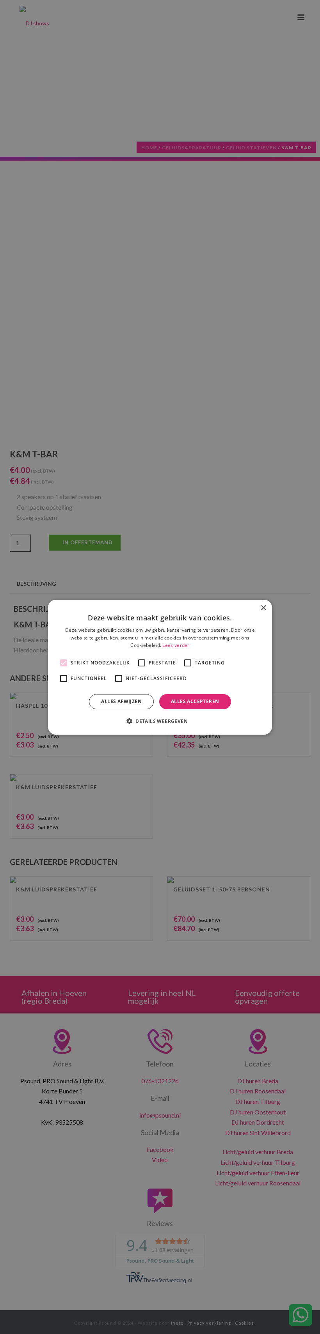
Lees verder (175, 645)
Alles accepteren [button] (195, 701)
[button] (160, 721)
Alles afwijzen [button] (121, 701)
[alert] (160, 667)
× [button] (263, 608)
